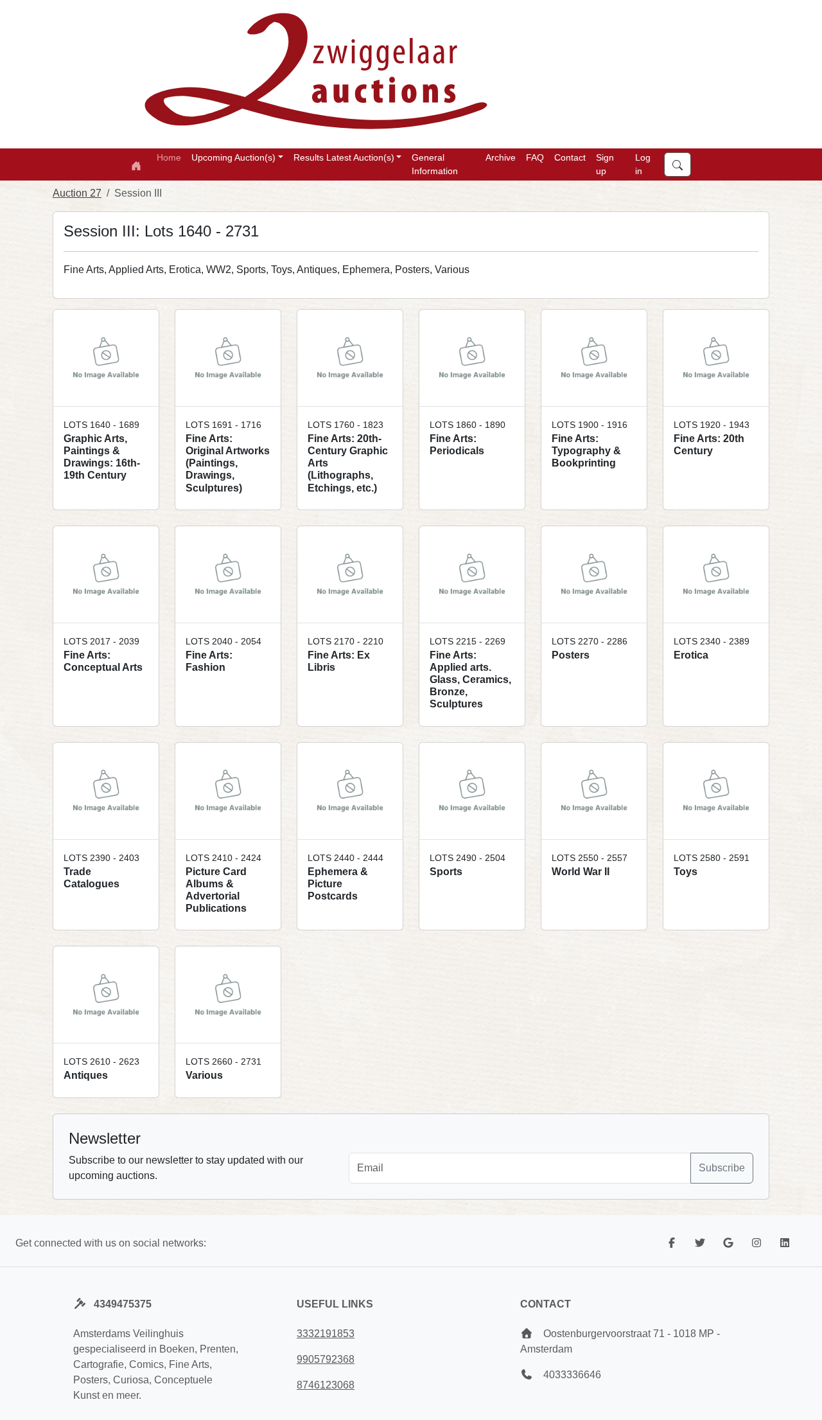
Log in (643, 164)
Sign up (605, 164)
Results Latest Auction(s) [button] (343, 157)
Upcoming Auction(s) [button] (233, 157)
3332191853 (325, 1333)
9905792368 (325, 1359)
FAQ (535, 157)
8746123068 (325, 1385)
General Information (435, 164)
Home (169, 157)
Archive (500, 157)
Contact (570, 157)
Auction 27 (77, 193)
